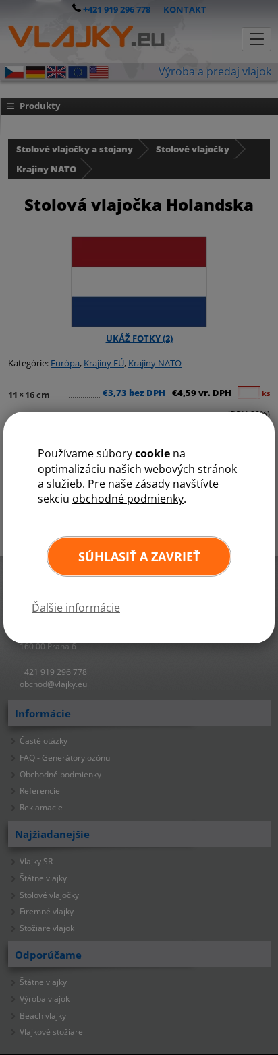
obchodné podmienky (128, 498)
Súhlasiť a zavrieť (139, 556)
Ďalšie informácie (76, 607)
